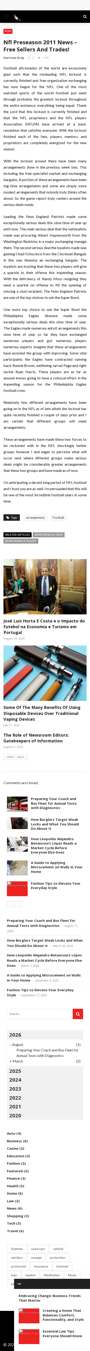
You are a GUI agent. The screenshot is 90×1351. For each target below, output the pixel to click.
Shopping (15, 1216)
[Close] (19, 1284)
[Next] (18, 904)
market (30, 1275)
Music (72, 1275)
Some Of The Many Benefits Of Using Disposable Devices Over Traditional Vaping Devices (42, 713)
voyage (36, 1257)
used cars (38, 1249)
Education (15, 1156)
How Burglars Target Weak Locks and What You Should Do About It (55, 824)
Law (10, 1201)
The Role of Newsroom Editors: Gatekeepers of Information (36, 738)
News (8, 31)
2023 (15, 1088)
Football (58, 517)
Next (20, 757)
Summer (17, 1249)
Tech (11, 1223)
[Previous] (10, 904)
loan (14, 1275)
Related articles (17, 535)
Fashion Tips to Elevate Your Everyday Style (56, 885)
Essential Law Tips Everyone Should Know (62, 1333)
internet (63, 1266)
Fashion (13, 1163)
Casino (12, 1148)
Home (12, 1193)
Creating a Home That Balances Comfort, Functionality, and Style (63, 1315)
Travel (12, 1231)
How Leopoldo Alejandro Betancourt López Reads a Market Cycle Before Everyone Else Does (54, 845)
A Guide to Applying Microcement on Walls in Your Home (57, 867)
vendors (17, 1257)
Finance (13, 1178)
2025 (15, 1070)
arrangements (35, 517)
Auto (11, 1133)
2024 (15, 1079)
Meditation (52, 1275)
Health (12, 1186)
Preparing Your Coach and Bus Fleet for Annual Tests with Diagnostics (54, 803)
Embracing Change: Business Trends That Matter (50, 1298)
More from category (20, 541)
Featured (15, 1171)
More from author (49, 535)
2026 (15, 1034)
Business (14, 1141)
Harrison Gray (13, 58)
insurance (41, 1266)
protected (18, 1266)
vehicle (58, 1249)
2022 (15, 1097)
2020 (15, 1115)
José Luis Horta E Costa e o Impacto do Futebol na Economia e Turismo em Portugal (44, 626)
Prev (10, 757)
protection (57, 1257)
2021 (15, 1106)
